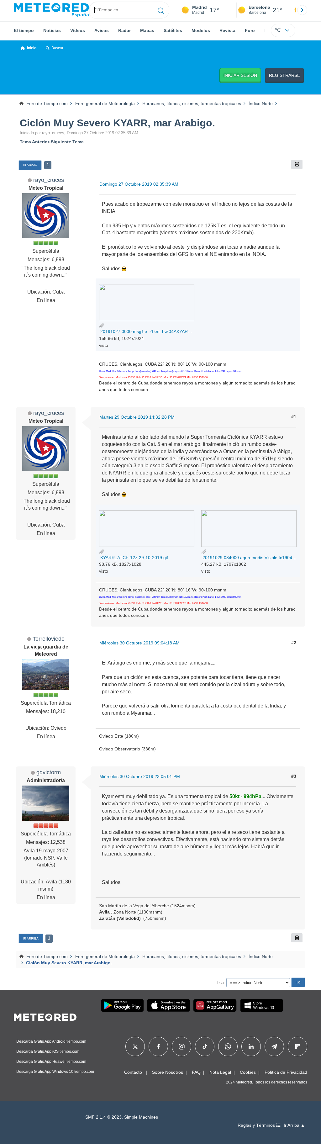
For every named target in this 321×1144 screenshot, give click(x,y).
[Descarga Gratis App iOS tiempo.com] (168, 1005)
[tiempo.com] (51, 10)
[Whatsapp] (228, 1046)
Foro (250, 30)
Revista (227, 30)
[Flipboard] (297, 1046)
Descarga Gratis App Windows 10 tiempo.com (55, 1071)
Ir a (220, 982)
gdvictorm (48, 772)
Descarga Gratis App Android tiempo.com (51, 1041)
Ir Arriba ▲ (294, 1125)
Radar (124, 30)
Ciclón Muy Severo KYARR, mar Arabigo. (117, 123)
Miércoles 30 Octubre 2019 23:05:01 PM (139, 776)
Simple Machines (141, 1117)
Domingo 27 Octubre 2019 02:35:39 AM (138, 184)
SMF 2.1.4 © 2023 (103, 1117)
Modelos (201, 30)
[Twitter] (135, 1046)
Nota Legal (220, 1072)
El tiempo (24, 30)
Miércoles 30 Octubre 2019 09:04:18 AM (139, 642)
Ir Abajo (30, 165)
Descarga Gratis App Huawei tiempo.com (51, 1061)
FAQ (196, 1072)
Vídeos (77, 30)
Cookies (248, 1072)
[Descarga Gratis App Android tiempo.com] (122, 1005)
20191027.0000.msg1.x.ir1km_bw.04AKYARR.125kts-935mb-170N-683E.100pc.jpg (182, 331)
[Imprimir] (297, 164)
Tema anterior (34, 141)
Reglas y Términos (257, 1125)
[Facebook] (158, 1046)
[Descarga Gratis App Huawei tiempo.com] (215, 1005)
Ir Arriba (31, 938)
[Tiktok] (205, 1046)
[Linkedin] (251, 1046)
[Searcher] (161, 10)
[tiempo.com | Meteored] (45, 1016)
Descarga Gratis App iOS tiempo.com (47, 1051)
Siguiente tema (67, 141)
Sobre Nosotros (167, 1072)
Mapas (147, 30)
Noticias (52, 30)
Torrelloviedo (49, 638)
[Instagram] (182, 1046)
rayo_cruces (48, 180)
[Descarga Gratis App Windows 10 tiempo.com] (261, 1005)
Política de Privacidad (286, 1072)
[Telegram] (274, 1046)
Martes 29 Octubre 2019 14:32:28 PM (137, 417)
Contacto (133, 1072)
